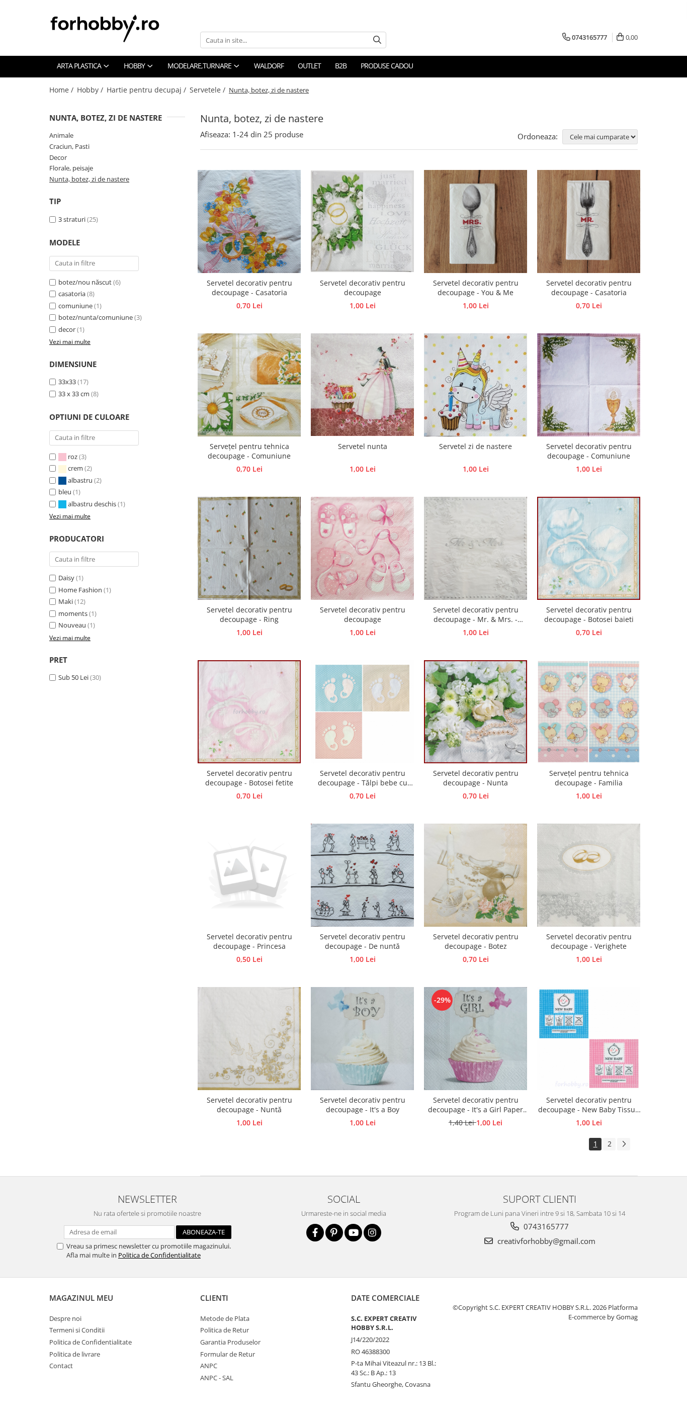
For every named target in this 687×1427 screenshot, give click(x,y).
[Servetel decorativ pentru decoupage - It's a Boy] (362, 1038)
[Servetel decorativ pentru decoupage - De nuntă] (362, 875)
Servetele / (208, 90)
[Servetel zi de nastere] (475, 384)
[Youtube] (353, 1232)
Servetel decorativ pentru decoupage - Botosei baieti (589, 614)
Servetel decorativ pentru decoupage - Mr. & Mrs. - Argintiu (476, 615)
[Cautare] (377, 40)
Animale (61, 135)
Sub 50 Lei (73, 677)
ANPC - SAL (216, 1377)
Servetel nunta (362, 446)
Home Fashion (80, 589)
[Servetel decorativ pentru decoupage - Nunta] (475, 711)
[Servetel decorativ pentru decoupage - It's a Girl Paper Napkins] (475, 1038)
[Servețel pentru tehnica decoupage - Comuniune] (249, 384)
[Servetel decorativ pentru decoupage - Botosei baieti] (588, 548)
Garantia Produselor (230, 1342)
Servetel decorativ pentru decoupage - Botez (476, 941)
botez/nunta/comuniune (95, 317)
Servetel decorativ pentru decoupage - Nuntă (249, 1104)
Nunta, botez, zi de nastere (89, 179)
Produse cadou (387, 65)
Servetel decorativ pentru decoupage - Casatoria (249, 287)
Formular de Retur (227, 1354)
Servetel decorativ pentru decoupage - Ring (249, 614)
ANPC (208, 1365)
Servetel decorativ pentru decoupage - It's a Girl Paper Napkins (475, 1105)
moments (73, 613)
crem (75, 468)
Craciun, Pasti (69, 146)
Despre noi (65, 1318)
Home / (62, 90)
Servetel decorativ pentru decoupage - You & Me (476, 287)
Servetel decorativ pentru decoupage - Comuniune (589, 451)
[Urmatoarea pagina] (623, 1144)
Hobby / (91, 90)
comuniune (75, 305)
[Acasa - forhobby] (114, 28)
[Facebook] (315, 1232)
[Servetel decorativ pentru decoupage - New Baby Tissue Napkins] (588, 1038)
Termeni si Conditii (77, 1329)
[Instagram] (372, 1232)
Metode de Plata (224, 1318)
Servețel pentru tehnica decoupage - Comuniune (249, 451)
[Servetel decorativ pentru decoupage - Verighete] (588, 875)
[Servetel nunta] (362, 384)
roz (72, 456)
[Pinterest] (334, 1232)
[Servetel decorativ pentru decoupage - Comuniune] (588, 384)
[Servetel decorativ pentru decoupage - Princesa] (249, 875)
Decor (58, 157)
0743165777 (545, 1226)
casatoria (71, 293)
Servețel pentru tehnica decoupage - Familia (589, 777)
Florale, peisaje (71, 167)
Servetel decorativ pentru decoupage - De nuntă (362, 941)
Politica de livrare (74, 1354)
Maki (65, 601)
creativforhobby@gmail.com (545, 1241)
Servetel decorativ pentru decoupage (362, 287)
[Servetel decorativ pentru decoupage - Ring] (249, 548)
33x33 (67, 381)
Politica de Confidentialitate (159, 1255)
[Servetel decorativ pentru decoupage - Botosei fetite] (249, 711)
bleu (65, 491)
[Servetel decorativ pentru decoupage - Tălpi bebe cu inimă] (362, 711)
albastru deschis (92, 503)
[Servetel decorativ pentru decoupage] (362, 221)
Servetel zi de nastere (475, 446)
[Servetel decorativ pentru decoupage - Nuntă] (249, 1038)
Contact (61, 1365)
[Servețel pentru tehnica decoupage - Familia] (588, 711)
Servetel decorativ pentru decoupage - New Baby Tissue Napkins (588, 1105)
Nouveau (72, 625)
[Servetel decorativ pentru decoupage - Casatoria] (249, 221)
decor (66, 329)
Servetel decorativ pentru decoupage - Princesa (249, 941)
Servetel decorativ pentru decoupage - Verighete (589, 941)
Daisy (66, 577)
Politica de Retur (224, 1329)
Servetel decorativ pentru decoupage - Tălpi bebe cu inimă (362, 778)
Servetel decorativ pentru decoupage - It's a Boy (362, 1104)
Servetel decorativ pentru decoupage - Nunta (476, 777)
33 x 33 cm (74, 393)
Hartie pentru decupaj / (147, 90)
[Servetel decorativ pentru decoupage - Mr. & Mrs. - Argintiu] (475, 548)
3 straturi (71, 219)
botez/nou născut (85, 282)
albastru (80, 480)
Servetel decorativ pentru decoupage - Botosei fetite (249, 777)
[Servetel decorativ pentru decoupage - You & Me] (475, 221)
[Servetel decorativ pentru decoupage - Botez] (475, 875)
